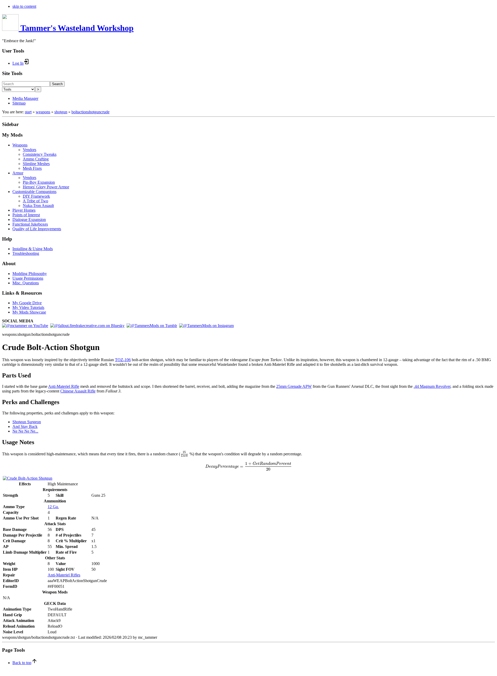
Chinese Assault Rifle (78, 391)
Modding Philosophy (29, 273)
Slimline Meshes (36, 163)
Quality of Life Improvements (36, 229)
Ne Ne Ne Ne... (25, 431)
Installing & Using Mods (32, 249)
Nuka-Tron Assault (38, 205)
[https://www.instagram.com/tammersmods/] (206, 325)
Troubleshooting (25, 253)
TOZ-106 (123, 360)
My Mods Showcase (29, 312)
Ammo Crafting (36, 159)
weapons (43, 112)
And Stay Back (25, 426)
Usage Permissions (27, 278)
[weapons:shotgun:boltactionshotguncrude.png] (27, 478)
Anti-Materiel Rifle (63, 386)
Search (57, 84)
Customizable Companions (34, 191)
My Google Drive (27, 303)
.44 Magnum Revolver (432, 386)
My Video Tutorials (28, 307)
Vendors (29, 149)
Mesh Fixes (32, 168)
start (28, 112)
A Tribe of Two (35, 201)
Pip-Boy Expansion (39, 182)
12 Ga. (53, 506)
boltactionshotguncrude (90, 112)
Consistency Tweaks (39, 154)
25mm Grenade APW (294, 386)
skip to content (24, 6)
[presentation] (184, 454)
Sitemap (19, 103)
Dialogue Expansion (29, 219)
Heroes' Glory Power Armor (46, 187)
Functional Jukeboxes (30, 224)
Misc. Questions (25, 283)
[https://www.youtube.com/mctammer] (25, 325)
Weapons (19, 145)
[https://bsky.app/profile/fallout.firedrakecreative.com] (87, 325)
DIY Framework (36, 196)
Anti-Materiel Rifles (64, 575)
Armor (17, 173)
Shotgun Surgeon (26, 422)
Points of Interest (26, 215)
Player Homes (23, 210)
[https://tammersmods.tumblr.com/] (152, 325)
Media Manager (25, 98)
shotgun (60, 112)
